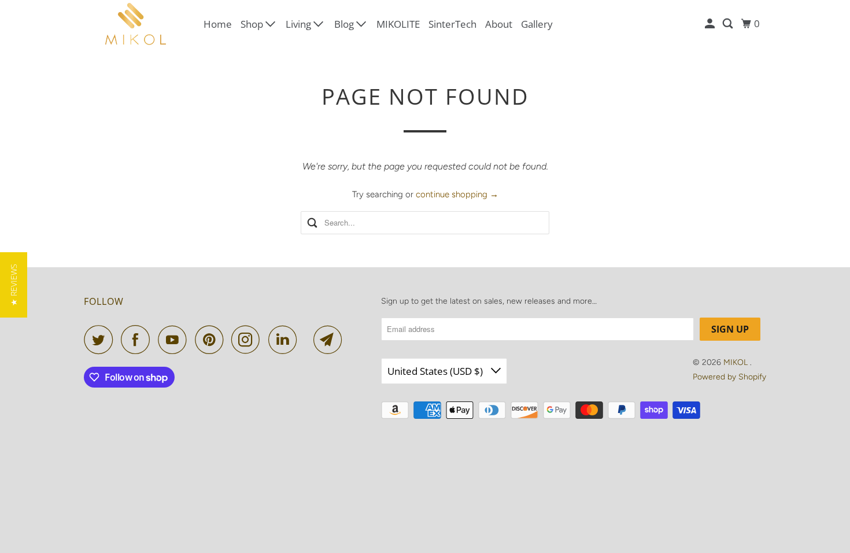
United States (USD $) (436, 371)
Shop (253, 24)
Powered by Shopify (729, 377)
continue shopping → (457, 194)
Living (299, 24)
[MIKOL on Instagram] (248, 339)
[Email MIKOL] (330, 339)
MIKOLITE (398, 24)
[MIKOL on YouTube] (175, 339)
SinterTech (452, 24)
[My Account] (711, 24)
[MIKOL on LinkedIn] (285, 339)
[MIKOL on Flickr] (308, 339)
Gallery (537, 24)
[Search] (728, 24)
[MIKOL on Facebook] (138, 339)
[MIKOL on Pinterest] (212, 339)
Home (218, 24)
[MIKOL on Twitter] (101, 339)
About (498, 24)
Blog (345, 24)
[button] (13, 285)
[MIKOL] (136, 24)
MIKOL (736, 362)
